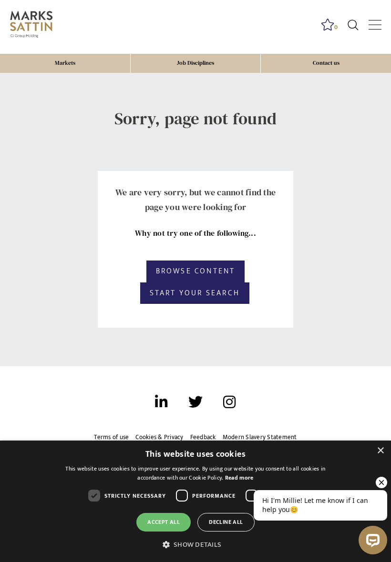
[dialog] (195, 501)
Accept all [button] (163, 522)
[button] (195, 545)
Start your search (195, 293)
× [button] (380, 450)
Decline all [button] (226, 522)
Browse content (196, 271)
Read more (239, 477)
